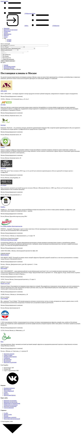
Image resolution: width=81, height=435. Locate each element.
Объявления (7, 31)
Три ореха (3, 168)
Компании (6, 28)
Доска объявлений (9, 391)
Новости (6, 35)
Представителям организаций (12, 418)
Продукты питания (9, 353)
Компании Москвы (9, 68)
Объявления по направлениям (12, 403)
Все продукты (7, 359)
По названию (4, 45)
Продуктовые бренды (10, 395)
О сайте (9, 41)
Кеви (2, 341)
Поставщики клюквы (9, 66)
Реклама (6, 416)
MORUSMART (5, 255)
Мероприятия (7, 34)
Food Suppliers (4, 1)
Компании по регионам (10, 400)
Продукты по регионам (10, 362)
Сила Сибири (4, 298)
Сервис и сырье (8, 355)
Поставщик (6, 56)
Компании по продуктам (10, 402)
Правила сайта (8, 414)
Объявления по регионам (10, 405)
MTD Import (4, 268)
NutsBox (3, 207)
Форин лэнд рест (5, 283)
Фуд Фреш (3, 185)
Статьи (6, 37)
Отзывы (9, 39)
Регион (3, 47)
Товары (6, 32)
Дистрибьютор (7, 54)
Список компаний (9, 407)
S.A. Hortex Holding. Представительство (11, 226)
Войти (33, 13)
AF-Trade (3, 104)
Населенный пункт (6, 48)
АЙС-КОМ (4, 91)
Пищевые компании (9, 388)
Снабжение (7, 358)
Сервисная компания (8, 59)
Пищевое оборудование (10, 356)
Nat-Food (3, 125)
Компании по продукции (10, 29)
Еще (5, 38)
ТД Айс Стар (4, 319)
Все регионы (7, 361)
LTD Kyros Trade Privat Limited (9, 240)
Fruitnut (3, 147)
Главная (6, 65)
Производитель (7, 57)
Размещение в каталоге (10, 417)
